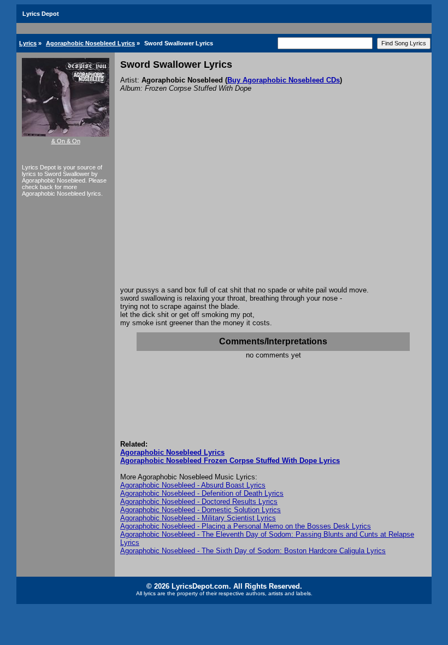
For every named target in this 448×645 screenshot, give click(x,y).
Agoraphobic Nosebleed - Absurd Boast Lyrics (193, 485)
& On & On (65, 141)
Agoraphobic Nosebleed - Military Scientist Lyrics (198, 518)
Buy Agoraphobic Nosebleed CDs (283, 80)
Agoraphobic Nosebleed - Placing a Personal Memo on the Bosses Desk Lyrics (245, 526)
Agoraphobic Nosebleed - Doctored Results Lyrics (199, 501)
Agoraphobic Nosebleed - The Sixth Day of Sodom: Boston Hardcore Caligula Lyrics (253, 551)
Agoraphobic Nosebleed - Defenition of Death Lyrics (202, 493)
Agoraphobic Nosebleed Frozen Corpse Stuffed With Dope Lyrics (230, 460)
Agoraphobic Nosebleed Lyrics (90, 43)
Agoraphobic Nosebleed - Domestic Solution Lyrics (200, 510)
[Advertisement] (273, 203)
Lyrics (28, 43)
